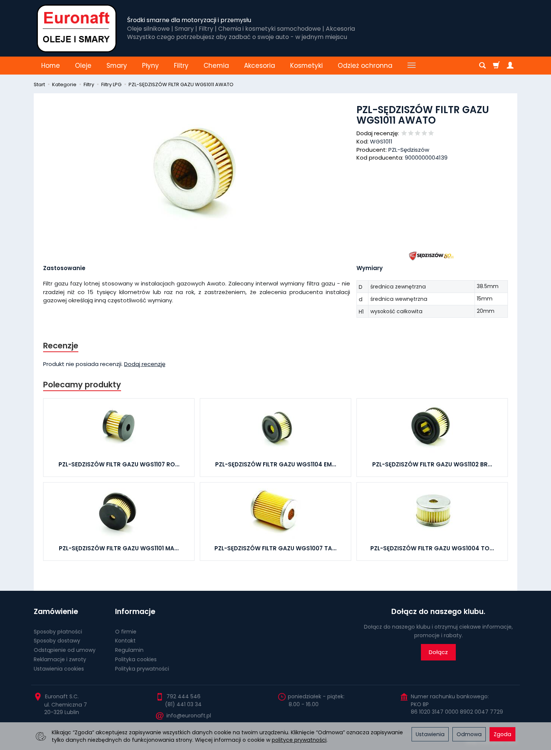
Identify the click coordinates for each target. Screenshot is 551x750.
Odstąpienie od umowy (65, 650)
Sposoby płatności (58, 631)
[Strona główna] (77, 28)
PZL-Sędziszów (408, 150)
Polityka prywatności (142, 668)
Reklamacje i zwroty (60, 659)
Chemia (216, 65)
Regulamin (129, 650)
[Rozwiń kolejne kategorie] (411, 66)
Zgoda (502, 734)
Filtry (181, 65)
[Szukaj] (482, 66)
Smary (116, 65)
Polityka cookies (136, 659)
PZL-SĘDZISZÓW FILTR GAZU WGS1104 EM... (275, 464)
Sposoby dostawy (57, 640)
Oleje (83, 65)
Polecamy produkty (82, 384)
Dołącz (438, 652)
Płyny (150, 65)
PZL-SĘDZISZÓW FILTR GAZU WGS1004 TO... (432, 548)
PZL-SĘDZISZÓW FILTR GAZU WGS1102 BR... (432, 464)
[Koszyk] (496, 66)
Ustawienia (430, 734)
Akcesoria (259, 65)
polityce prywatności (299, 740)
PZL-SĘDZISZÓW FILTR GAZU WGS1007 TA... (275, 548)
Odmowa (469, 734)
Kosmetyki (306, 65)
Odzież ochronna (365, 65)
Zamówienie (56, 612)
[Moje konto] (510, 66)
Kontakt (125, 640)
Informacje (135, 612)
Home (50, 65)
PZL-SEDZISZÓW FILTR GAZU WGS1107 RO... (119, 464)
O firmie (125, 631)
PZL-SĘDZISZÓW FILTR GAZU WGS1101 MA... (119, 548)
